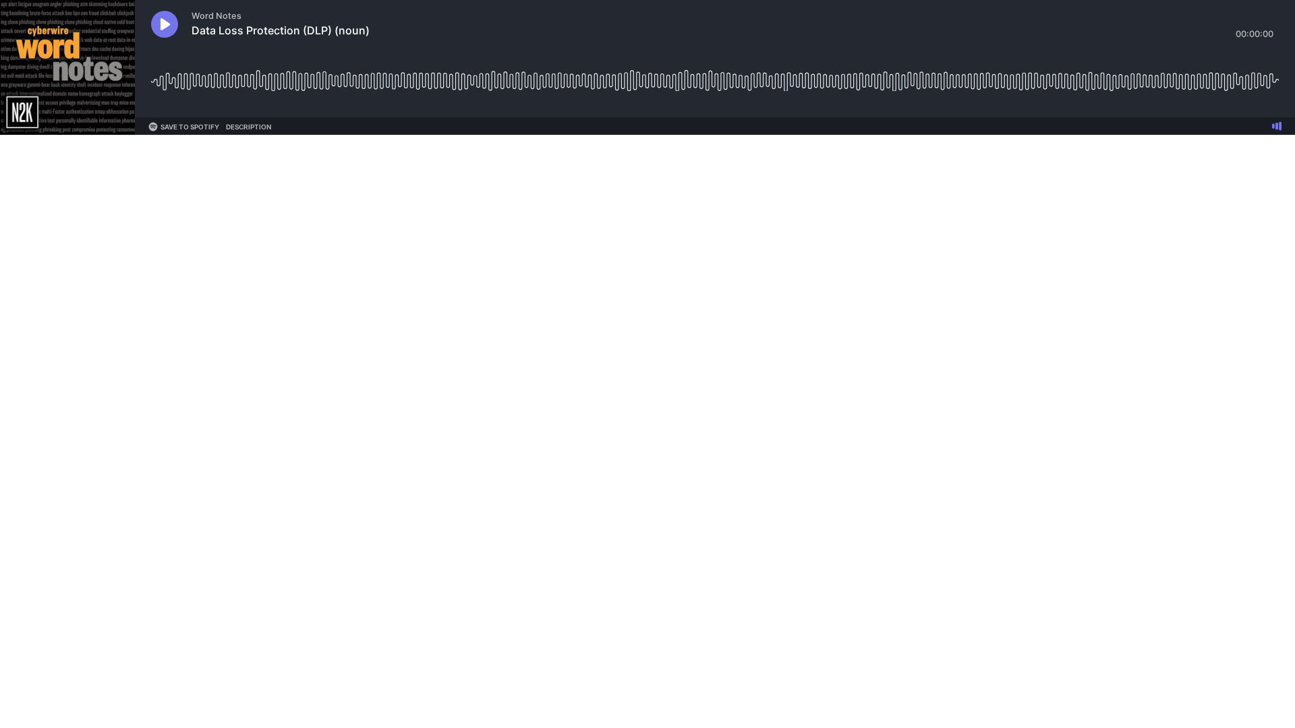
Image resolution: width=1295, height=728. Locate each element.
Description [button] (248, 127)
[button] (164, 24)
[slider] (715, 76)
